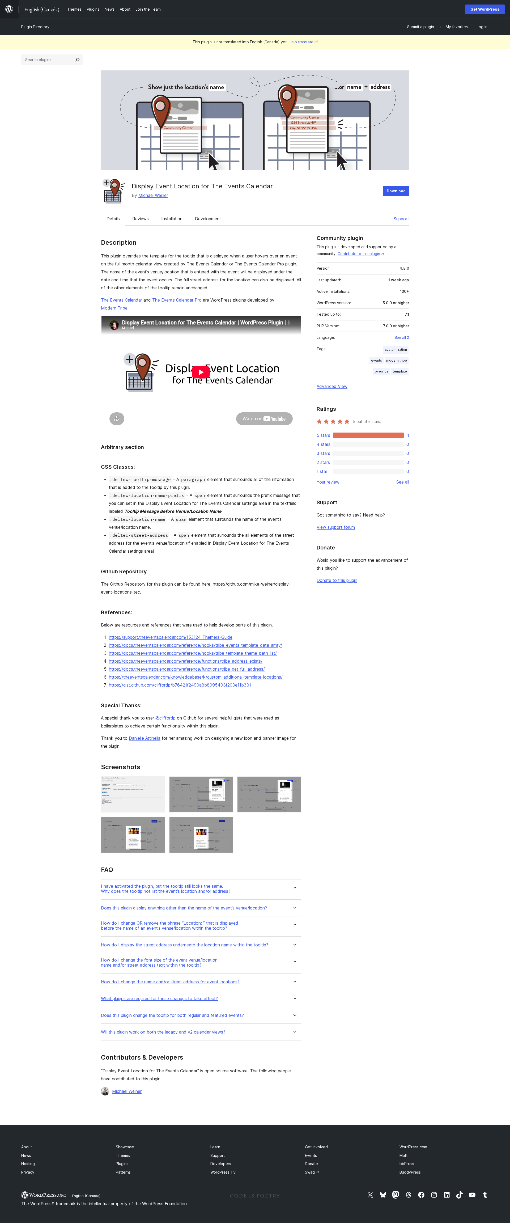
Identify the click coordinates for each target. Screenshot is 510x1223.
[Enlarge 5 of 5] (225, 824)
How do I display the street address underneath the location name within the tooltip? (184, 944)
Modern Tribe (114, 308)
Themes (123, 1155)
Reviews (140, 218)
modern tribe (396, 360)
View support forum (336, 527)
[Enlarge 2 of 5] (225, 783)
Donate (311, 1163)
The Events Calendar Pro (177, 300)
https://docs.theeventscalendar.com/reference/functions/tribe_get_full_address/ (187, 669)
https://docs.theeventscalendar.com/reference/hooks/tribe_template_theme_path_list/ (193, 653)
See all (402, 482)
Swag (312, 1172)
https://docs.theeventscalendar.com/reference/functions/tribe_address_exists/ (185, 661)
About (26, 1147)
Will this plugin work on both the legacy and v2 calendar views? (163, 1032)
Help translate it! (303, 42)
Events (311, 1155)
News (26, 1155)
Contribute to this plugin (359, 253)
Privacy (27, 1172)
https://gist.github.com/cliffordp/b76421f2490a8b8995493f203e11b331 (180, 685)
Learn (215, 1147)
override (382, 371)
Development (208, 218)
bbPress (407, 1163)
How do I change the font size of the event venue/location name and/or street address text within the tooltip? (159, 963)
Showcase (125, 1147)
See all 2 (401, 337)
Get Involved (316, 1147)
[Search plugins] (77, 59)
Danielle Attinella (144, 738)
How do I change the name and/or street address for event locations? (170, 981)
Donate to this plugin (337, 580)
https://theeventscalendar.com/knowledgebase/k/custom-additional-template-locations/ (196, 677)
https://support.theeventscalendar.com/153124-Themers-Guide (170, 637)
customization (396, 350)
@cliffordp (165, 718)
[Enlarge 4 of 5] (157, 824)
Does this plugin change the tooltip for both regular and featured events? (172, 1015)
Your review (328, 482)
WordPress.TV (223, 1172)
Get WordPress (485, 9)
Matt (403, 1155)
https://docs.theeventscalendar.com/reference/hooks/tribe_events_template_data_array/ (195, 645)
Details (113, 218)
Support (401, 218)
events (376, 360)
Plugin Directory (35, 26)
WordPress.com (413, 1147)
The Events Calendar (121, 300)
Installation (171, 218)
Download (396, 191)
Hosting (28, 1163)
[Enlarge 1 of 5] (157, 783)
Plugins (122, 1163)
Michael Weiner (153, 195)
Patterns (123, 1172)
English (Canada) (86, 1196)
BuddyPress (410, 1172)
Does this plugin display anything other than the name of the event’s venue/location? (184, 908)
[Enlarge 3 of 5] (294, 783)
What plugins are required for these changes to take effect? (159, 998)
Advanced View (332, 386)
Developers (220, 1163)
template (400, 371)
